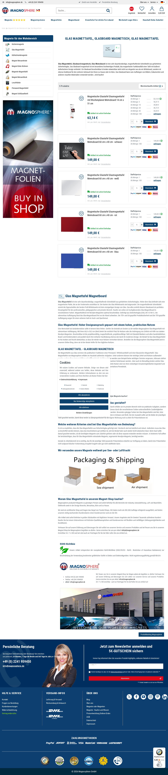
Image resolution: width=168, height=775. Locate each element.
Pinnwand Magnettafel (20, 88)
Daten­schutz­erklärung (69, 379)
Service (153, 2)
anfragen (157, 114)
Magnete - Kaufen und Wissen (97, 710)
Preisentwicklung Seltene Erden (98, 713)
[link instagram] (150, 696)
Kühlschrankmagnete (19, 55)
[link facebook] (136, 696)
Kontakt (5, 699)
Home (4, 28)
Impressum (90, 724)
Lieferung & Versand (54, 699)
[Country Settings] (163, 2)
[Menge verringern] (132, 121)
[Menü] (163, 749)
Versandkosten (106, 122)
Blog (88, 699)
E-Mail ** (93, 664)
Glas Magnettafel (18, 50)
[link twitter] (129, 696)
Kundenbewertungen (9, 706)
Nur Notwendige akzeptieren (84, 401)
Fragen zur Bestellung (10, 703)
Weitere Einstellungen (84, 413)
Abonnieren (125, 678)
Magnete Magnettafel (20, 72)
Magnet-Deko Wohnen (20, 66)
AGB (88, 717)
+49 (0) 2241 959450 (35, 2)
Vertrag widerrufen (9, 713)
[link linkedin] (164, 696)
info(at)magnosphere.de (130, 530)
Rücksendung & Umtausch (56, 703)
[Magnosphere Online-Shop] (21, 10)
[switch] (159, 765)
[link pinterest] (157, 696)
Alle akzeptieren (84, 395)
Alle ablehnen (84, 407)
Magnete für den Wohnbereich (18, 28)
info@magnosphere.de (14, 2)
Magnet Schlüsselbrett (20, 94)
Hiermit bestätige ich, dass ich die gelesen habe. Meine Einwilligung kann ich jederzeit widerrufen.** (125, 672)
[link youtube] (143, 696)
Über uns (143, 2)
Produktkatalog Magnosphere (151, 634)
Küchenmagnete (18, 44)
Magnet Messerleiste (19, 61)
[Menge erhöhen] (141, 121)
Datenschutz (91, 720)
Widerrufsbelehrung (9, 710)
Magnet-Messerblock (19, 77)
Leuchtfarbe (16, 83)
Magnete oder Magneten (95, 706)
